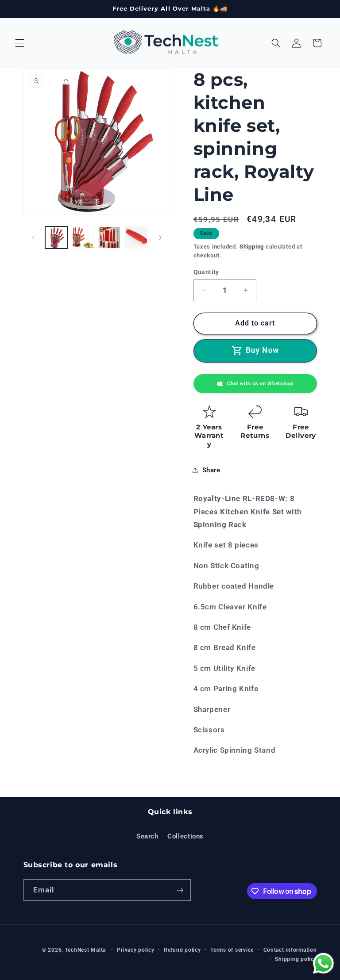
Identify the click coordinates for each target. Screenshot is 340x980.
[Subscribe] (180, 890)
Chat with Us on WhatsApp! (260, 384)
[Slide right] (160, 237)
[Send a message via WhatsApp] (323, 963)
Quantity (206, 272)
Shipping (252, 246)
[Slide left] (33, 237)
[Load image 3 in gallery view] (109, 237)
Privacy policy (135, 950)
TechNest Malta (85, 950)
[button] (19, 43)
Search (147, 836)
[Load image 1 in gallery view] (56, 237)
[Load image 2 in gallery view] (83, 237)
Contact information (290, 950)
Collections (185, 836)
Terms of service (232, 950)
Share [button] (211, 470)
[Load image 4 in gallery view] (136, 237)
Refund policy (182, 950)
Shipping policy (296, 959)
